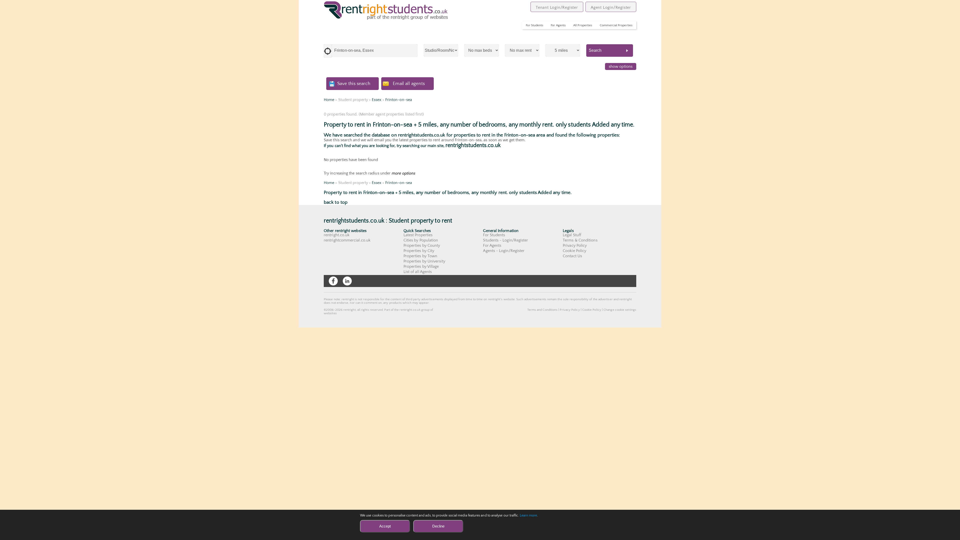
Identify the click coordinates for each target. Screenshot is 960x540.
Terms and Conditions (542, 310)
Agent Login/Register (611, 7)
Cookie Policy (574, 250)
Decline (438, 526)
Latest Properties (418, 235)
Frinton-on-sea (398, 100)
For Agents (558, 25)
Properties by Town (420, 256)
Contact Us (572, 256)
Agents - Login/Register (503, 250)
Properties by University (424, 261)
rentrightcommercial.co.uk (347, 240)
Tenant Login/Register (557, 7)
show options (620, 66)
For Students (534, 25)
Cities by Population (421, 240)
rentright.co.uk (337, 235)
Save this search (353, 83)
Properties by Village (421, 266)
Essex (376, 100)
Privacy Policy (575, 245)
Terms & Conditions (580, 240)
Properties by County (422, 245)
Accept (385, 526)
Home (329, 100)
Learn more (528, 516)
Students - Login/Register (505, 240)
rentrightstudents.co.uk (473, 145)
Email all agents (408, 83)
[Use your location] (328, 51)
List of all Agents (418, 272)
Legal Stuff (572, 235)
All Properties (582, 25)
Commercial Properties (616, 25)
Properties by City (419, 250)
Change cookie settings (620, 310)
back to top (336, 202)
